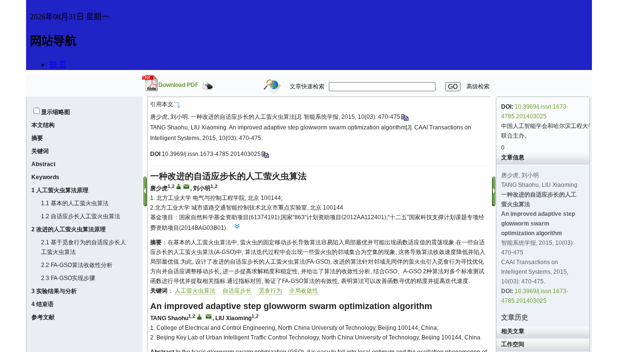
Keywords (45, 177)
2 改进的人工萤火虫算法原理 (68, 229)
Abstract (43, 164)
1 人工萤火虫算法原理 (59, 190)
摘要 (37, 138)
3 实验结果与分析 (54, 291)
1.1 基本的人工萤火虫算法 (75, 203)
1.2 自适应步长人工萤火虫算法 (80, 216)
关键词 (40, 151)
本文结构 (43, 125)
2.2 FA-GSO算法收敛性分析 (76, 265)
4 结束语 (42, 304)
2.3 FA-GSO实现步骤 (68, 278)
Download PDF (178, 85)
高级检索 (478, 86)
